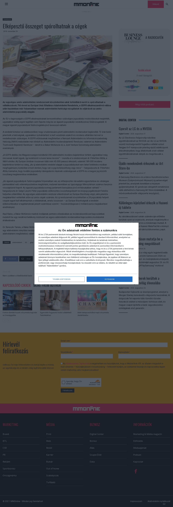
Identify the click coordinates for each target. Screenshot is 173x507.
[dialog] (86, 253)
